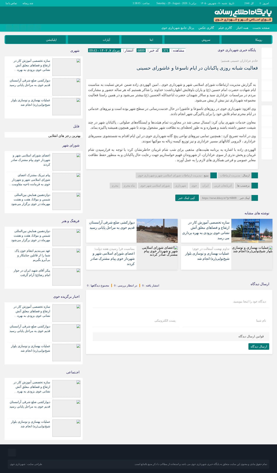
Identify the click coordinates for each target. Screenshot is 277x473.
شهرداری (180, 185)
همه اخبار (242, 27)
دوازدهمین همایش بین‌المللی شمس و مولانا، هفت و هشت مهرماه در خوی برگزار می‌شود (30, 199)
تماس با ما (11, 3)
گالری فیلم (225, 27)
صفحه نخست (261, 27)
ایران (205, 185)
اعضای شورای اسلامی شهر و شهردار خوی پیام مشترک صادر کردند (112, 259)
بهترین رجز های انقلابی (64, 136)
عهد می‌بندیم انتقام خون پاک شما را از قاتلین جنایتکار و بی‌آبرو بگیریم (32, 255)
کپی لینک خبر (187, 198)
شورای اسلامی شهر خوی (155, 185)
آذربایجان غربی (223, 185)
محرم (115, 185)
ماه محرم (129, 185)
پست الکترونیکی (165, 320)
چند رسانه (28, 3)
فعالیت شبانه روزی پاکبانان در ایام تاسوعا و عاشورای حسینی (197, 68)
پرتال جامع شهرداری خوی (177, 27)
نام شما (261, 320)
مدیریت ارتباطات (230, 175)
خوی (194, 185)
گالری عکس (206, 27)
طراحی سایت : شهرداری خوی (26, 464)
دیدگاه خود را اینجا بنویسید (249, 301)
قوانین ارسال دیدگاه (251, 336)
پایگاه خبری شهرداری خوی (237, 50)
